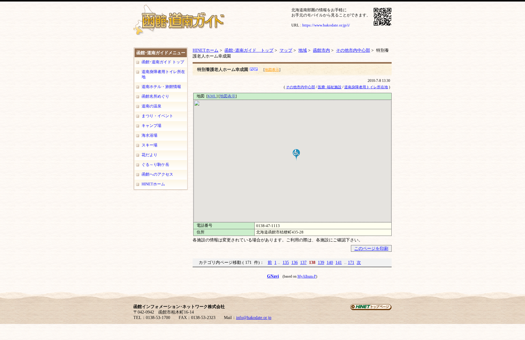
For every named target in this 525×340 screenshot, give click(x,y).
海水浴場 (149, 135)
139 (321, 262)
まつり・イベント (157, 116)
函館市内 (321, 50)
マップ (286, 50)
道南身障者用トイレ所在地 (163, 74)
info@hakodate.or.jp (253, 317)
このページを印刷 (371, 248)
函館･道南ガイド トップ (163, 62)
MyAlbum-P (306, 276)
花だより (149, 154)
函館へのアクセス (157, 174)
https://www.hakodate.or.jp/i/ (326, 25)
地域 (302, 50)
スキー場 (149, 145)
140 (330, 262)
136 (294, 262)
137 (303, 262)
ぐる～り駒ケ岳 (155, 164)
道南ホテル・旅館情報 (161, 86)
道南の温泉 (151, 106)
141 (338, 262)
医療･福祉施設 (329, 87)
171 (351, 262)
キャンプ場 (151, 125)
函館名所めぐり (155, 96)
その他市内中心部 (353, 50)
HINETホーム (153, 184)
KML (212, 96)
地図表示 (272, 70)
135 (286, 262)
